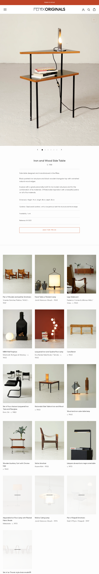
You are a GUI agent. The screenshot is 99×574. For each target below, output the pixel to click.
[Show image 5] (53, 149)
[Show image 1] (42, 149)
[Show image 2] (45, 149)
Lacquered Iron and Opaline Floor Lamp (49, 352)
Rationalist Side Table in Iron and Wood (49, 406)
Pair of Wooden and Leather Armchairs (17, 297)
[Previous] (37, 149)
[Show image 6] (56, 149)
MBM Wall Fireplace (10, 352)
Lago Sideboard (72, 297)
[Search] (89, 9)
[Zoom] (94, 20)
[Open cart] (94, 9)
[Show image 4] (51, 149)
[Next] (61, 149)
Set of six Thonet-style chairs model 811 (17, 572)
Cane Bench (71, 352)
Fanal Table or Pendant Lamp (45, 297)
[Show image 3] (48, 149)
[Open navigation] (5, 9)
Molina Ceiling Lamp (42, 518)
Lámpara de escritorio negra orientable (81, 463)
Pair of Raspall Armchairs (76, 518)
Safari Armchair (40, 463)
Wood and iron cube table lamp (78, 411)
